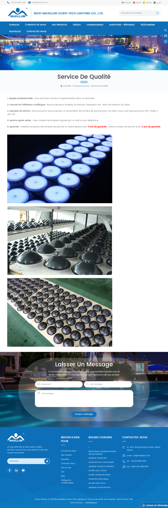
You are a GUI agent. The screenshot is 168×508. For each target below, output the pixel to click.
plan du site (66, 467)
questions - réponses (122, 24)
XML (131, 499)
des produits (59, 24)
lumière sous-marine (97, 470)
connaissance (94, 24)
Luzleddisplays (91, 503)
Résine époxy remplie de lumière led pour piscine (102, 453)
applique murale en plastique (101, 466)
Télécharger (147, 24)
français (128, 2)
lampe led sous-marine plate (101, 462)
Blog (63, 476)
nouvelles (15, 31)
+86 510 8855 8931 (18, 2)
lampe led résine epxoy (98, 479)
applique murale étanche (99, 487)
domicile (14, 24)
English (138, 2)
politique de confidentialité (67, 481)
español (149, 2)
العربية (158, 2)
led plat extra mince (97, 483)
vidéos (77, 24)
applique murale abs (98, 458)
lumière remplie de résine (99, 475)
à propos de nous (35, 24)
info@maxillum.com (40, 2)
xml (62, 472)
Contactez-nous (36, 31)
